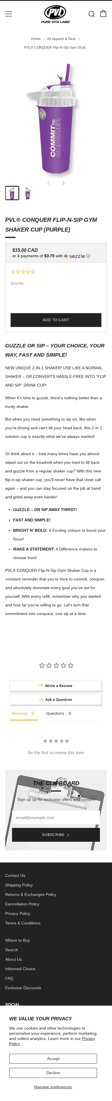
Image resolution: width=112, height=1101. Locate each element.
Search (11, 949)
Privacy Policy (17, 913)
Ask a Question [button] (58, 699)
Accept (53, 1058)
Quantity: (17, 283)
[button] (56, 256)
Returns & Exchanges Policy (30, 894)
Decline (53, 1072)
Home (36, 39)
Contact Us (15, 875)
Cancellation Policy (22, 904)
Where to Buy (17, 940)
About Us (13, 959)
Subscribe (53, 835)
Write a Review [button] (58, 685)
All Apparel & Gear (61, 39)
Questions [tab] (55, 713)
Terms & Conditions (22, 923)
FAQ (9, 978)
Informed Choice (20, 968)
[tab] (12, 193)
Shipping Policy (19, 885)
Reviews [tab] (19, 713)
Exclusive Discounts (23, 987)
